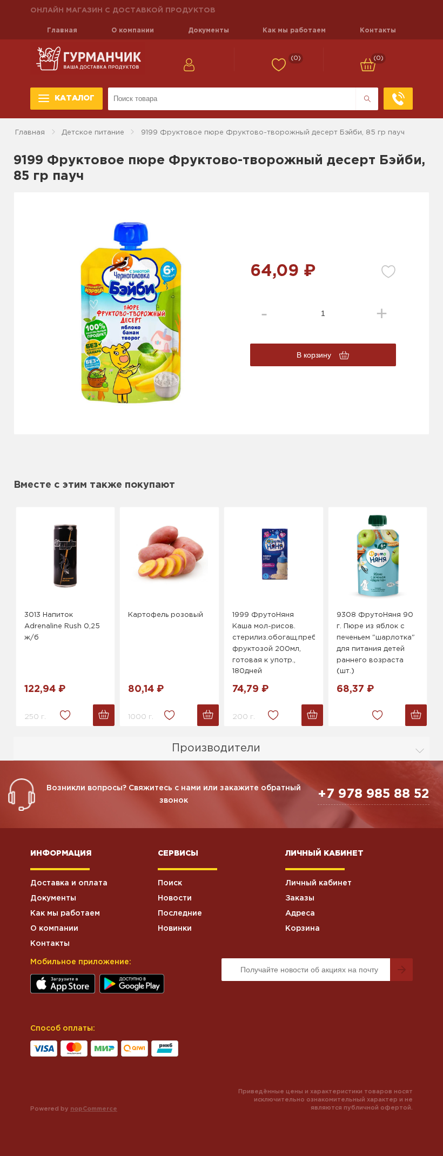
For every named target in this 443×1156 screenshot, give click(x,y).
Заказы (299, 898)
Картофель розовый (165, 615)
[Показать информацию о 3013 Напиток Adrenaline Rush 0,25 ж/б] (65, 556)
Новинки (175, 928)
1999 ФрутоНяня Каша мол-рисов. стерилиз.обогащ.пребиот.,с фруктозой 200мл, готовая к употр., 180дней (273, 643)
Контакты (378, 30)
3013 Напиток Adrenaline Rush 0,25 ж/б (62, 626)
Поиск (170, 883)
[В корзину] (104, 715)
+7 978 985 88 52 (373, 794)
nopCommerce (93, 1109)
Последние (180, 913)
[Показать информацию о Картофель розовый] (169, 556)
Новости (175, 898)
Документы (208, 30)
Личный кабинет (318, 883)
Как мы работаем (294, 30)
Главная (62, 30)
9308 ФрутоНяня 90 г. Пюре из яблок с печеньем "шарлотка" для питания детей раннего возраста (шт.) (376, 643)
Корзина (302, 928)
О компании (132, 30)
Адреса (300, 913)
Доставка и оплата (69, 883)
